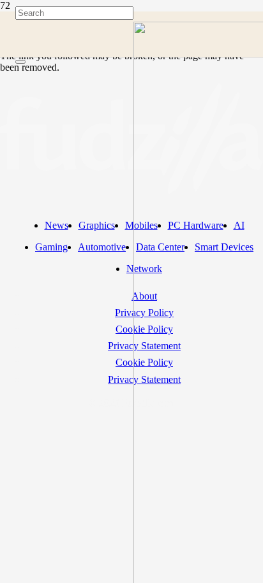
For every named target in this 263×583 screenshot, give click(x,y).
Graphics (97, 225)
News (56, 225)
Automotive (102, 246)
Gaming (51, 246)
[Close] (20, 62)
